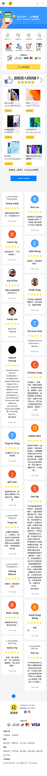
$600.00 (8, 111)
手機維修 (6, 735)
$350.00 (8, 137)
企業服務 (15, 735)
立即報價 (24, 66)
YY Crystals (32, 763)
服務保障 (6, 751)
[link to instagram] (29, 711)
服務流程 (39, 751)
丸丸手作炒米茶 (9, 763)
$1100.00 (30, 137)
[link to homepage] (10, 3)
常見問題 (15, 751)
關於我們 (6, 743)
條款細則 (23, 751)
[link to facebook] (25, 711)
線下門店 (6, 755)
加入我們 (23, 743)
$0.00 (29, 164)
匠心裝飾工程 (22, 763)
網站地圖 (31, 751)
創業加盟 (31, 743)
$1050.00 (9, 164)
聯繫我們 (15, 743)
